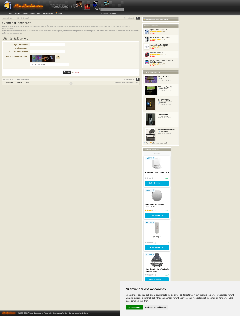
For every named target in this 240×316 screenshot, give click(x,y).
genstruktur (164, 131)
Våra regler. (48, 313)
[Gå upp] (71, 83)
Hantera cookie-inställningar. (78, 313)
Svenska (19, 82)
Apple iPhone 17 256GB (158, 30)
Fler (147, 143)
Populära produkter (151, 26)
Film (38, 13)
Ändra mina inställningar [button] (155, 307)
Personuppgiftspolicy (129, 79)
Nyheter (17, 13)
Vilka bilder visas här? (159, 143)
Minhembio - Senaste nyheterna (157, 19)
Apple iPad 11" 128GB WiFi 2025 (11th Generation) (161, 61)
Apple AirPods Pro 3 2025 (159, 45)
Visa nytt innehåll (129, 18)
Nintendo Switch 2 (156, 53)
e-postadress (18, 51)
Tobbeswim (164, 89)
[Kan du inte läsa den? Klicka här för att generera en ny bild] (58, 57)
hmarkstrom (164, 116)
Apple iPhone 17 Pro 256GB (160, 37)
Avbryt (77, 72)
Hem (10, 13)
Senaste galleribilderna (152, 72)
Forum (32, 13)
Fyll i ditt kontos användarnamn (21, 46)
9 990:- (152, 33)
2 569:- (152, 48)
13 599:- (153, 41)
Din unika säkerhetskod (17, 56)
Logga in (113, 13)
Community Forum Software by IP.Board (126, 82)
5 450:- (152, 56)
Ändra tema (9, 82)
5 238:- (152, 65)
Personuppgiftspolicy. (60, 313)
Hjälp (27, 82)
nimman (163, 103)
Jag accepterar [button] (134, 307)
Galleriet (25, 13)
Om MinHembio (48, 13)
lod (161, 79)
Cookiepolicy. (38, 313)
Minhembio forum (8, 79)
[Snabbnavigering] (138, 18)
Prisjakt (59, 13)
